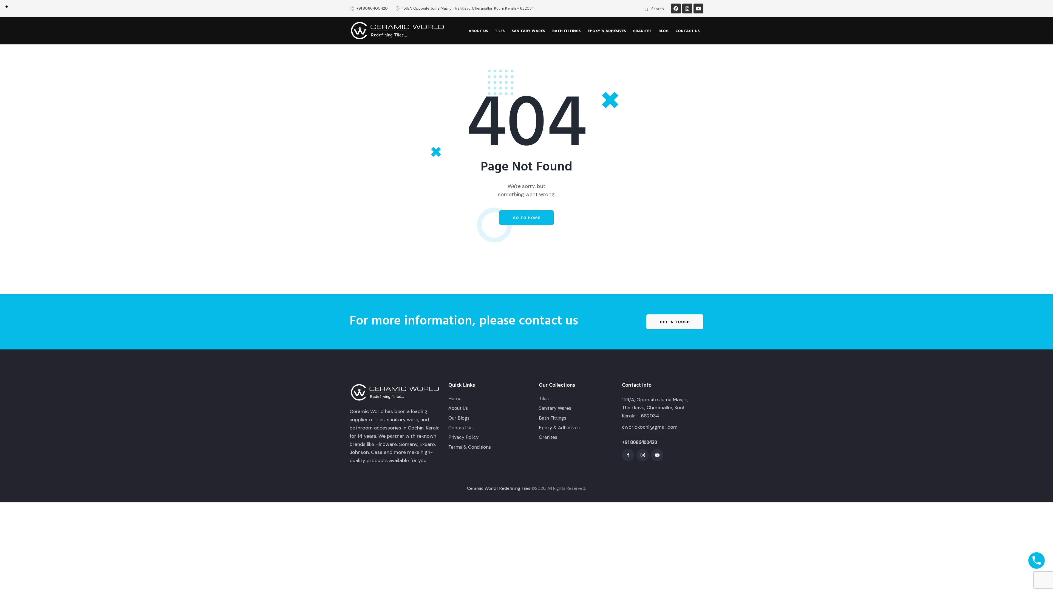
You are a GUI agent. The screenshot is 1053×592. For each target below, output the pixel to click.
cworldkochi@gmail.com (650, 427)
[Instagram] (687, 8)
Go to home (526, 218)
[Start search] (646, 10)
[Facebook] (676, 8)
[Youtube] (698, 8)
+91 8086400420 (639, 442)
